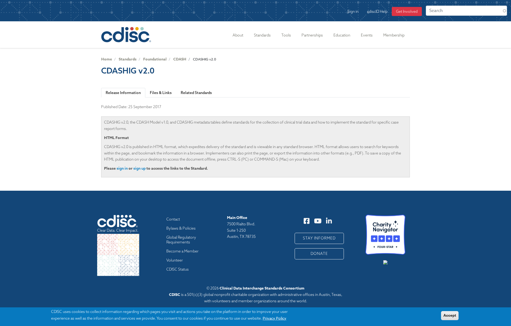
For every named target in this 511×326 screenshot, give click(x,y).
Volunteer (174, 260)
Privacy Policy (274, 318)
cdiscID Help (377, 11)
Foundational (155, 59)
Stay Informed (319, 238)
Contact (173, 219)
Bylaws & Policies (181, 228)
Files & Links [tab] (161, 92)
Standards (128, 59)
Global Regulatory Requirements (181, 239)
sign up (139, 168)
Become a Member (182, 251)
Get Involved (407, 11)
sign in (122, 168)
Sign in (353, 11)
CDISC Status (177, 269)
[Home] (127, 34)
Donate (319, 253)
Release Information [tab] (123, 92)
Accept (449, 315)
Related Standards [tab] (196, 92)
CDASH (179, 59)
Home (106, 59)
